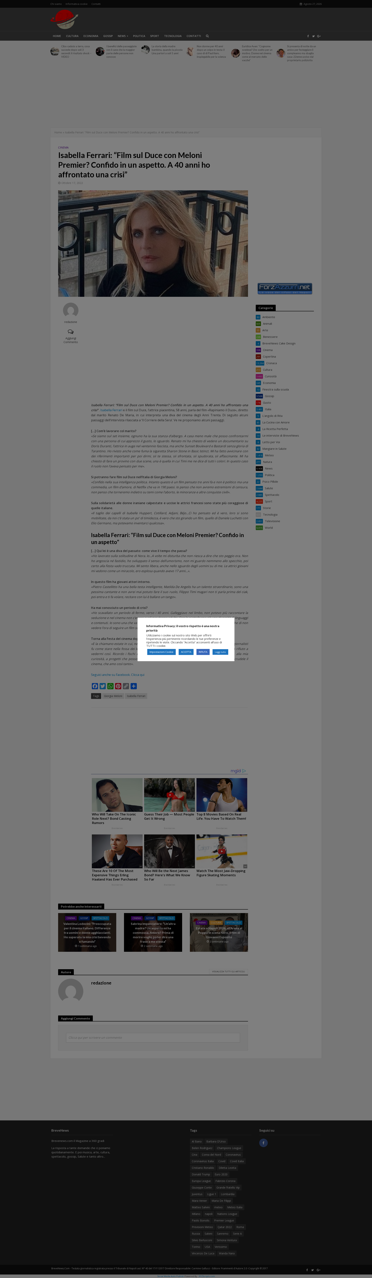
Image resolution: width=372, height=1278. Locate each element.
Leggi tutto (220, 652)
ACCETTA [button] (186, 652)
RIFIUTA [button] (203, 652)
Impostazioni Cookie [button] (161, 652)
